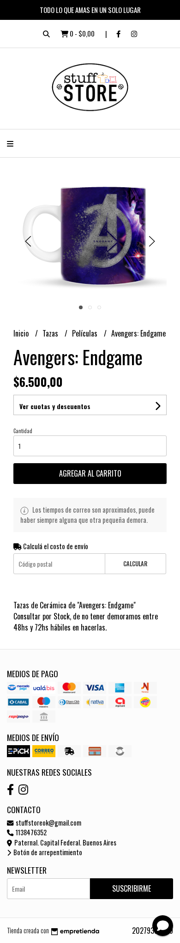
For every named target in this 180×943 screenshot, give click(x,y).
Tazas (51, 333)
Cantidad (22, 431)
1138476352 (30, 832)
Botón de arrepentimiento (47, 852)
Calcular (135, 563)
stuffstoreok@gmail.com (47, 822)
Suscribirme (131, 888)
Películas (85, 333)
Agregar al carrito (90, 473)
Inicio (21, 333)
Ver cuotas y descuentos (54, 406)
